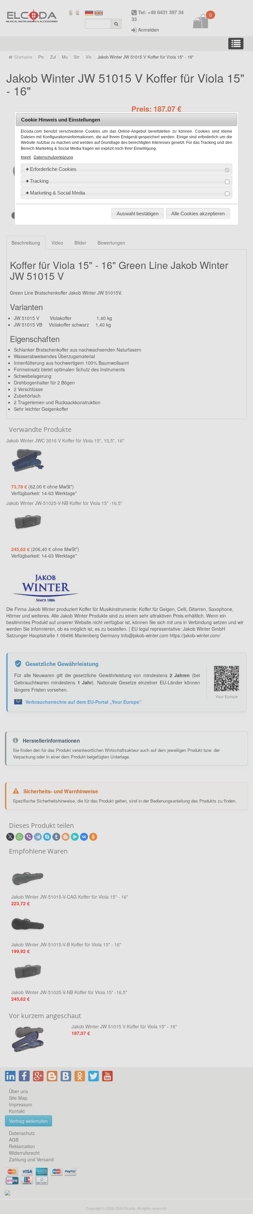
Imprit (26, 157)
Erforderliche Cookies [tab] (53, 169)
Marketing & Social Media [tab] (57, 193)
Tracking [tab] (39, 181)
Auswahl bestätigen (137, 213)
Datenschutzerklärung (53, 157)
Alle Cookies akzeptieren (198, 213)
